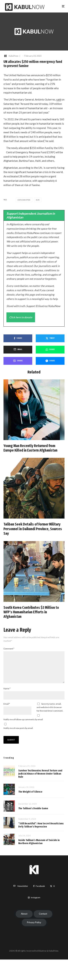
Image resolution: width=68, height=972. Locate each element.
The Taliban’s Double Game (33, 808)
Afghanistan (24, 200)
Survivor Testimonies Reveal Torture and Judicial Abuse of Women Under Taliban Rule (40, 773)
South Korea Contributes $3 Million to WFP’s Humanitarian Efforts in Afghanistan (31, 612)
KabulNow (13, 55)
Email (6, 703)
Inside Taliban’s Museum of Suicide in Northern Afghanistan (39, 842)
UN (38, 200)
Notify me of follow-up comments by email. (23, 719)
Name (6, 688)
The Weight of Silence (30, 791)
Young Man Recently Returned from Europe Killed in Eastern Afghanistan (30, 448)
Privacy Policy (34, 922)
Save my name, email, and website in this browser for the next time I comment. (50, 707)
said (58, 99)
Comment (8, 648)
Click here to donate (20, 317)
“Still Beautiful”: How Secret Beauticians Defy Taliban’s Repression (41, 825)
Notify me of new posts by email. (18, 728)
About (24, 913)
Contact (43, 913)
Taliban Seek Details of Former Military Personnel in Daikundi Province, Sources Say (32, 529)
